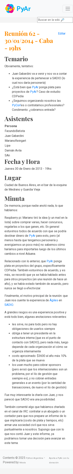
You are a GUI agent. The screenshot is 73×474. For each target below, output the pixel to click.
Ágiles (54, 300)
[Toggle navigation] (68, 8)
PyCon (16, 105)
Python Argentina (34, 458)
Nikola (22, 462)
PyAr (35, 87)
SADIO (8, 305)
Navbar (18, 9)
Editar (62, 33)
